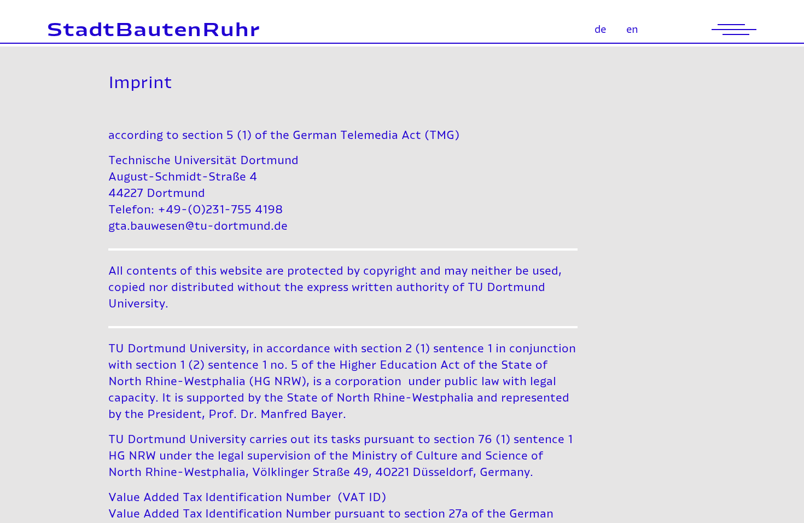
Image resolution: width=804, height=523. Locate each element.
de (600, 30)
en (632, 30)
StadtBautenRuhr (153, 30)
